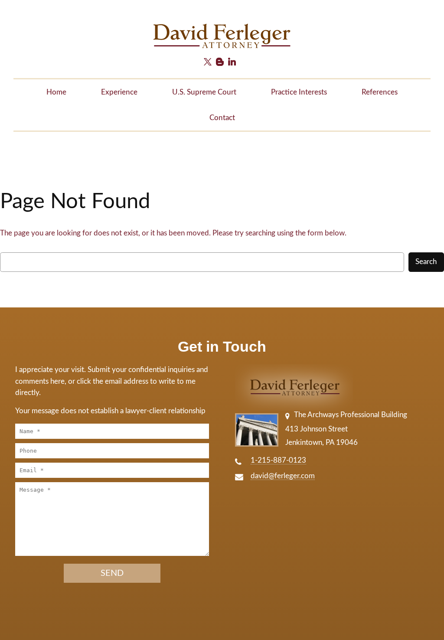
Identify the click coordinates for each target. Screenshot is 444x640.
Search (426, 261)
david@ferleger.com (283, 476)
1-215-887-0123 (278, 460)
